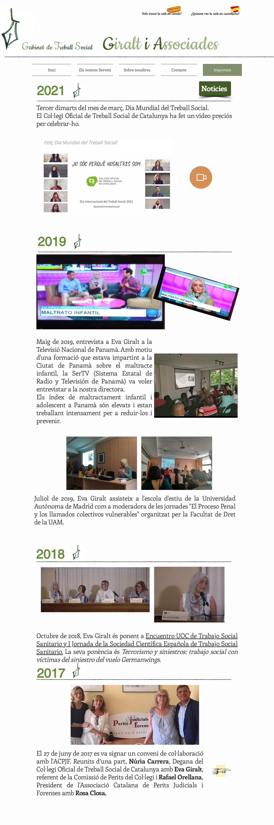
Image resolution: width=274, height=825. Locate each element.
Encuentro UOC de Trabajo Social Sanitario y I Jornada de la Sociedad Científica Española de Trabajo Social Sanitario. (137, 643)
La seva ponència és (137, 655)
